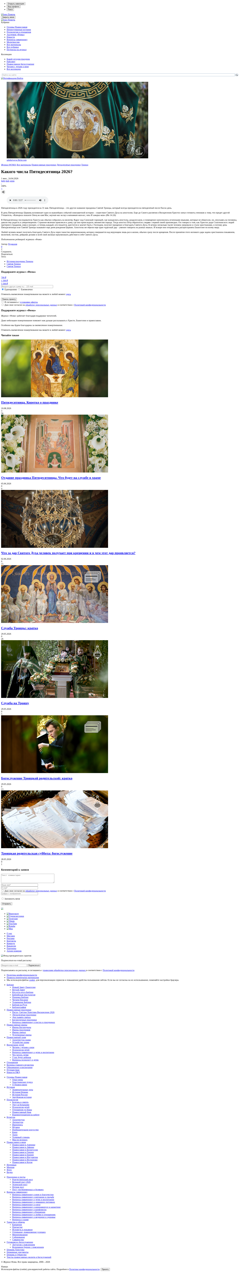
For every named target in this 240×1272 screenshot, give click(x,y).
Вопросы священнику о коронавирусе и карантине (36, 1207)
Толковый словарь (21, 1137)
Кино (14, 1132)
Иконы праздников (21, 1030)
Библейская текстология (23, 995)
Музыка (16, 1127)
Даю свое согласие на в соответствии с (55, 305)
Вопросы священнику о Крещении (28, 1212)
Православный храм (16, 1037)
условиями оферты (29, 302)
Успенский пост (19, 1184)
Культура (11, 1117)
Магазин (11, 936)
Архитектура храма (21, 1040)
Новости (11, 37)
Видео (10, 1172)
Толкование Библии (21, 1002)
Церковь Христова (15, 1249)
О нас (9, 933)
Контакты (11, 941)
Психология (12, 1099)
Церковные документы (17, 1252)
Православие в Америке (23, 1145)
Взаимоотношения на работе (25, 1115)
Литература (17, 1122)
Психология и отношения (19, 32)
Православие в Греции (23, 1152)
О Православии (19, 1084)
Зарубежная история (22, 1097)
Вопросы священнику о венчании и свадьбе (33, 1197)
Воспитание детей (15, 1045)
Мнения (10, 1167)
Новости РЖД (13, 1072)
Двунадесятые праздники (69, 165)
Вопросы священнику (17, 39)
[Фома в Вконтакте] (13, 913)
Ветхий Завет (18, 990)
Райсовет (11, 61)
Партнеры (11, 948)
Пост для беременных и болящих (28, 1189)
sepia (12, 181)
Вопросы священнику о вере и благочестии (33, 1194)
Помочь (11, 14)
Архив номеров (14, 951)
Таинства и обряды (16, 1222)
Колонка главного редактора (20, 1065)
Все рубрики (13, 47)
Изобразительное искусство (25, 1130)
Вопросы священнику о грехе (26, 1204)
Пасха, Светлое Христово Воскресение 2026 (33, 1012)
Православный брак (21, 1112)
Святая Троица (14, 264)
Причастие (17, 1227)
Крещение (17, 1224)
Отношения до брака (22, 1110)
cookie (32, 980)
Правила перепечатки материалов (23, 977)
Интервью (11, 1165)
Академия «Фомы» (16, 34)
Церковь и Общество (17, 1254)
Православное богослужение (20, 64)
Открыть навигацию (16, 4)
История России (20, 1094)
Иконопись (17, 1125)
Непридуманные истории (19, 29)
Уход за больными (20, 1105)
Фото (9, 1170)
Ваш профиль (13, 7)
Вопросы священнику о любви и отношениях (34, 1214)
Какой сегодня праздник (18, 59)
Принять (105, 1269)
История (11, 1087)
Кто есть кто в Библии (22, 992)
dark (7, 181)
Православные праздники (44, 165)
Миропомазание (20, 1234)
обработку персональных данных (41, 305)
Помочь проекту (9, 299)
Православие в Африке (23, 1147)
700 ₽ (3, 277)
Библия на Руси (19, 1005)
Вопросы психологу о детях (25, 1060)
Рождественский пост (22, 1179)
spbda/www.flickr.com (17, 160)
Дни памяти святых (21, 1017)
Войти (20, 78)
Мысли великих (20, 1140)
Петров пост (18, 1187)
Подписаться (33, 965)
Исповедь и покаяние (22, 1229)
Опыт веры (17, 1079)
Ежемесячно (27, 289)
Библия (10, 985)
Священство (18, 1239)
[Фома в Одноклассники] (15, 916)
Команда (11, 943)
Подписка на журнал (17, 49)
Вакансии (11, 946)
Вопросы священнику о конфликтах (29, 1209)
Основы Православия (17, 27)
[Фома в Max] (10, 928)
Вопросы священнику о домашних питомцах (33, 1202)
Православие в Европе (23, 1155)
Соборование (18, 1237)
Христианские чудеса (22, 1082)
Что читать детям (20, 1055)
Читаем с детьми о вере (18, 66)
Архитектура (18, 1120)
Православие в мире (16, 1142)
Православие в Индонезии (25, 1160)
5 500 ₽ (4, 283)
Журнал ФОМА (8, 165)
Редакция (12, 244)
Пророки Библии (20, 997)
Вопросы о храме (20, 1219)
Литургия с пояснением (23, 1244)
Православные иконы (17, 1025)
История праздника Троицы (20, 261)
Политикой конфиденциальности (90, 305)
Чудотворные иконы (22, 1035)
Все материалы (14, 44)
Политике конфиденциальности (84, 1269)
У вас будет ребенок (21, 1057)
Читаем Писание (20, 1000)
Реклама (10, 938)
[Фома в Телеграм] (12, 918)
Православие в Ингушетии (25, 1157)
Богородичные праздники (24, 1020)
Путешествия (13, 1070)
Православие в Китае (22, 1162)
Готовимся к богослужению (20, 1242)
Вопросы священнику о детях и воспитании (33, 1052)
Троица (84, 165)
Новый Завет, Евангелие (24, 987)
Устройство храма (20, 1042)
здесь (68, 294)
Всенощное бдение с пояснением (28, 1247)
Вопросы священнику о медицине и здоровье (33, 1217)
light (3, 181)
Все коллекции (14, 69)
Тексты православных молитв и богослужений (29, 1257)
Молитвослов (13, 42)
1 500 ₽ (4, 280)
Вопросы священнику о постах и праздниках (33, 1022)
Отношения (12, 1062)
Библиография (19, 1007)
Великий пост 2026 (21, 1182)
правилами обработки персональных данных (64, 970)
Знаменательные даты (22, 1089)
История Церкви (20, 1092)
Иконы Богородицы (21, 1027)
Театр (15, 1135)
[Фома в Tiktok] (11, 921)
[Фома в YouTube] (12, 923)
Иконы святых (19, 1032)
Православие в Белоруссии (25, 1150)
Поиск (10, 9)
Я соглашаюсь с (21, 302)
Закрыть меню (8, 17)
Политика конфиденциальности (22, 975)
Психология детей (20, 1050)
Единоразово (11, 289)
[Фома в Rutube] (11, 926)
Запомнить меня (12, 899)
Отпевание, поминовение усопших (29, 1232)
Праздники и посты (16, 1177)
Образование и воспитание (19, 1067)
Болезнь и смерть (20, 1102)
